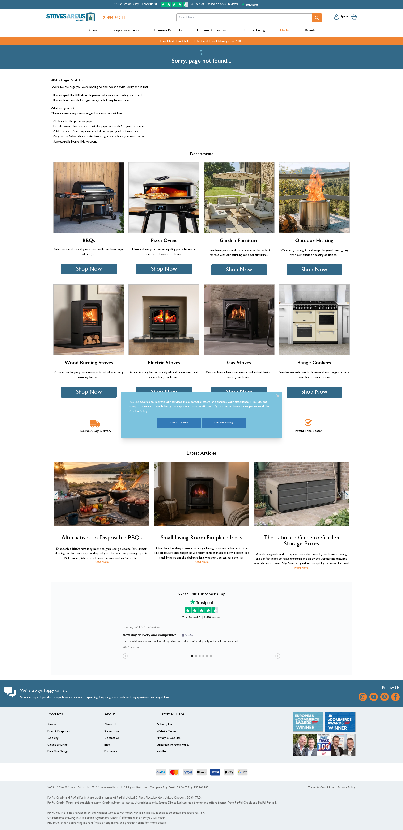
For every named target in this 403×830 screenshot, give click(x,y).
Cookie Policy (138, 411)
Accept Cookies (179, 423)
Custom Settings (224, 423)
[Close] (277, 395)
